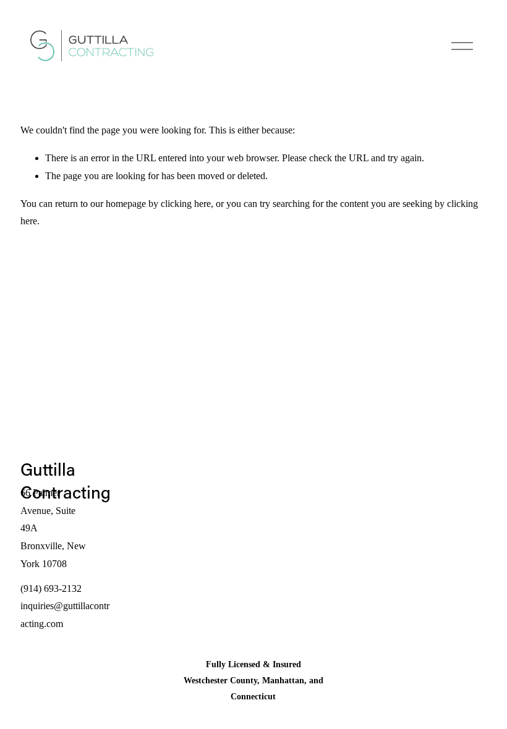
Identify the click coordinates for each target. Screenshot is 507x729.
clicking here (186, 203)
